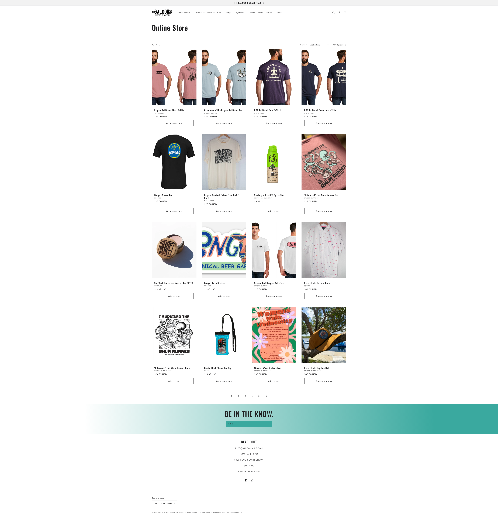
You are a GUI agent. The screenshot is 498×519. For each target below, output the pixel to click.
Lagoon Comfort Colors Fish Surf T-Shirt (222, 196)
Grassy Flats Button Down (317, 283)
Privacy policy (205, 512)
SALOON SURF (163, 512)
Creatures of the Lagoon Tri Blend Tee (223, 110)
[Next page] (266, 396)
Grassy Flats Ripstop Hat (316, 368)
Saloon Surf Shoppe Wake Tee (269, 283)
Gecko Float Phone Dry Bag (217, 368)
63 (259, 396)
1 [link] (231, 396)
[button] (184, 12)
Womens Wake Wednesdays (267, 368)
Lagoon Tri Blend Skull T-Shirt (169, 110)
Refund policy (192, 512)
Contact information (234, 512)
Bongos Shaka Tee (163, 195)
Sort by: (303, 45)
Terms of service (219, 512)
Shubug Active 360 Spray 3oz (269, 195)
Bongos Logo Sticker (214, 283)
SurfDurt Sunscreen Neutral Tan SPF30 (173, 283)
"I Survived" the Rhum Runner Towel (172, 368)
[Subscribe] (269, 424)
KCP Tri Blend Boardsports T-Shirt (321, 110)
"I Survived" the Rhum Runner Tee (321, 195)
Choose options (174, 123)
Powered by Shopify (177, 512)
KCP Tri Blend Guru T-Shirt (267, 110)
